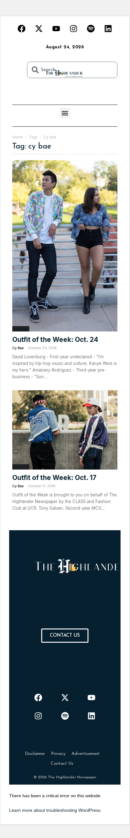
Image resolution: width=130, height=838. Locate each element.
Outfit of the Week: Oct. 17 (54, 478)
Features (20, 329)
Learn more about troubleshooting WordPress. (55, 810)
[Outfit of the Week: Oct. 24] (64, 245)
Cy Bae (18, 348)
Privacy (58, 753)
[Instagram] (74, 28)
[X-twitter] (39, 28)
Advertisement (85, 753)
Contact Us (62, 763)
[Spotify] (91, 28)
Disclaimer (35, 753)
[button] (65, 113)
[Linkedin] (108, 28)
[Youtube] (56, 28)
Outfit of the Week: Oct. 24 (55, 339)
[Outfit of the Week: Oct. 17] (64, 430)
